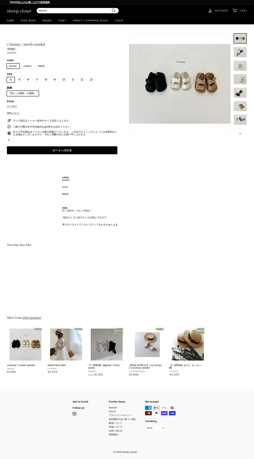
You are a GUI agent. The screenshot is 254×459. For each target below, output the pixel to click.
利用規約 (113, 434)
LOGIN (119, 20)
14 (11, 80)
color (10, 60)
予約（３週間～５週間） (23, 93)
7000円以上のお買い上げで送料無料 (29, 2)
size (9, 74)
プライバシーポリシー (120, 415)
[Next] (240, 132)
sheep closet (19, 11)
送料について (13, 113)
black (41, 66)
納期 (9, 87)
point (62, 20)
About (112, 411)
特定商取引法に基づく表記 (122, 419)
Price (10, 101)
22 (82, 80)
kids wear (28, 20)
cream (27, 66)
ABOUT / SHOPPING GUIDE (90, 20)
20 (63, 80)
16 (28, 80)
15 (19, 80)
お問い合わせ (115, 430)
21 (73, 80)
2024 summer (32, 317)
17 (37, 80)
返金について (115, 426)
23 (91, 80)
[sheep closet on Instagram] (74, 413)
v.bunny (11, 52)
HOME (10, 20)
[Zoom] (180, 84)
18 (46, 80)
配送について (115, 423)
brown (13, 66)
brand (47, 20)
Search (113, 407)
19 (55, 80)
